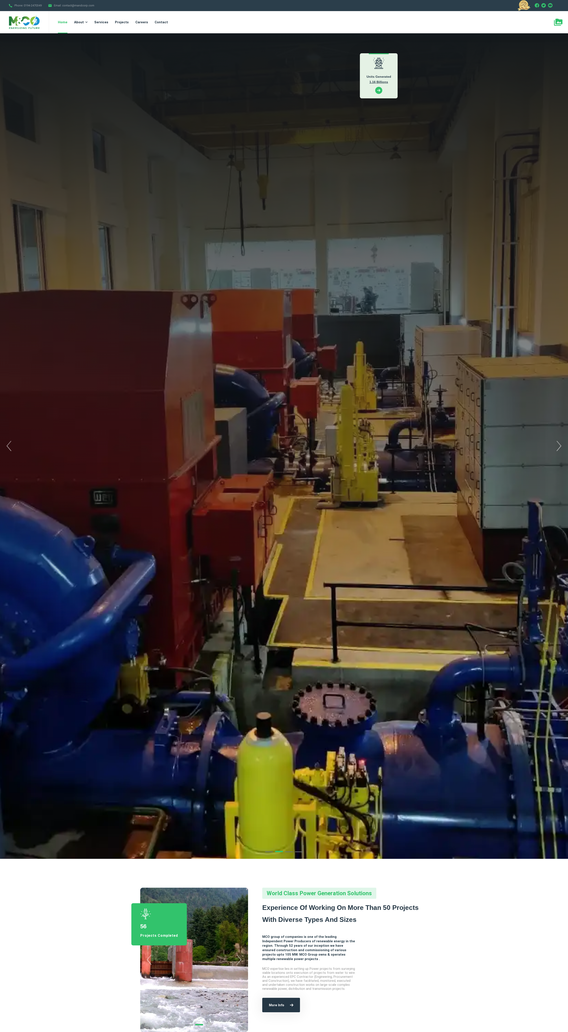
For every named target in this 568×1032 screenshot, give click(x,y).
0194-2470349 (33, 5)
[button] (269, 851)
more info (276, 1005)
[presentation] (9, 446)
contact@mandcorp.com (78, 5)
